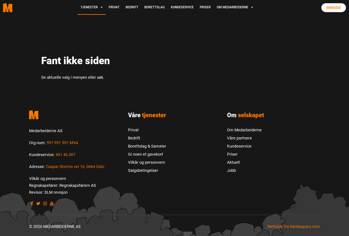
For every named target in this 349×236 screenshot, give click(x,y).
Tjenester (90, 7)
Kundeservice (182, 7)
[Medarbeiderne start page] (7, 7)
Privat (114, 7)
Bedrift (132, 7)
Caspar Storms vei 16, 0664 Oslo (75, 166)
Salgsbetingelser (143, 170)
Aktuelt (233, 162)
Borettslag (154, 7)
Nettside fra (294, 226)
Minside (333, 7)
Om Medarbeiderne (233, 7)
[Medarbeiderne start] (75, 114)
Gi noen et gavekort (145, 154)
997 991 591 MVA (62, 142)
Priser (205, 7)
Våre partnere (239, 138)
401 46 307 (65, 154)
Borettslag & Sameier (147, 146)
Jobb (231, 170)
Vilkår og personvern (146, 162)
